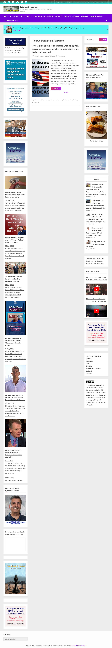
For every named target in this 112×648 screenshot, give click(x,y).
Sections (16, 16)
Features (79, 2)
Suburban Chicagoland (28, 7)
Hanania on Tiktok (96, 16)
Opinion (63, 2)
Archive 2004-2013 (11, 20)
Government (54, 100)
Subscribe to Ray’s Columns (99, 2)
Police (70, 100)
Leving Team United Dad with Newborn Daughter (95, 244)
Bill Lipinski (38, 100)
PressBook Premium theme (78, 645)
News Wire (84, 16)
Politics (75, 100)
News (57, 2)
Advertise (87, 2)
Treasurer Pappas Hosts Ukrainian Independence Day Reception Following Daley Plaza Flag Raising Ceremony (48, 28)
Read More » (56, 89)
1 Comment (61, 56)
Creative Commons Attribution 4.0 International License (94, 390)
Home (51, 2)
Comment (58, 16)
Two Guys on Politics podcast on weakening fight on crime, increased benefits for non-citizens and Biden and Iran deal (55, 48)
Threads (89, 373)
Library (26, 16)
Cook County (17, 30)
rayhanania (35, 102)
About (6, 16)
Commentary (46, 100)
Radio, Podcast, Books (71, 16)
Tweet (65, 92)
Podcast (65, 100)
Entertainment (71, 2)
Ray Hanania (51, 56)
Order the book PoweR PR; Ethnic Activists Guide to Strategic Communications (95, 261)
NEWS (96, 179)
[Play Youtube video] (96, 289)
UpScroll (89, 371)
